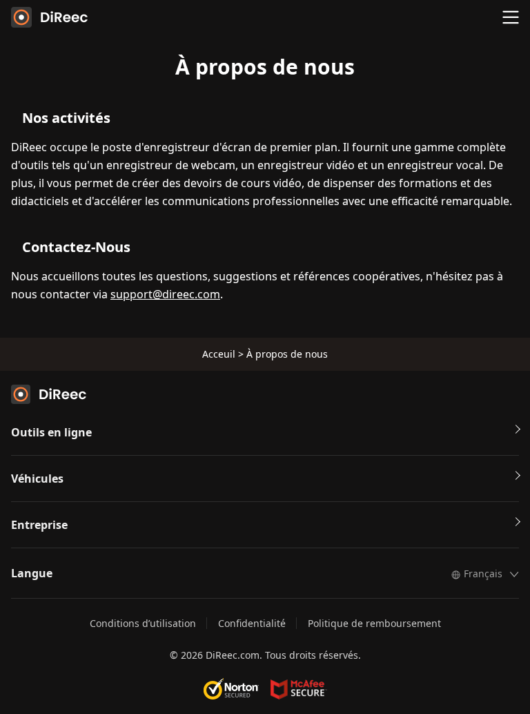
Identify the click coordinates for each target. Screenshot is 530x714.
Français (483, 573)
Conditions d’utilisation (143, 623)
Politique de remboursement (374, 623)
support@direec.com (165, 294)
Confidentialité (252, 623)
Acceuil (218, 353)
